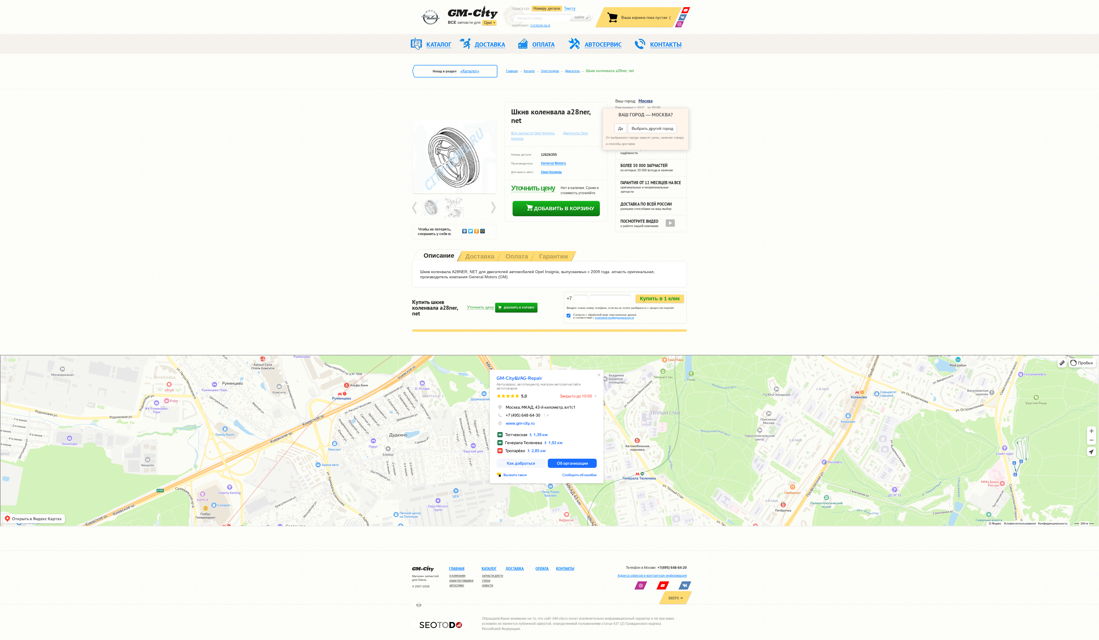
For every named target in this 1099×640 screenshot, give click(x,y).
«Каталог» (469, 71)
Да (620, 128)
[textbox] (542, 17)
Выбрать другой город (652, 128)
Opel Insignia (550, 71)
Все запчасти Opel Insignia (533, 133)
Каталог (529, 71)
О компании (457, 575)
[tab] (438, 256)
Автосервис (456, 585)
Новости (487, 585)
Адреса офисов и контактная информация (652, 576)
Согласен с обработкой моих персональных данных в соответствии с (605, 316)
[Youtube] (685, 10)
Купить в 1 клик (660, 298)
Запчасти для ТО (492, 575)
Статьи (486, 580)
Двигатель (572, 71)
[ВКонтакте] (682, 17)
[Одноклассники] (477, 229)
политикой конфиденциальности (614, 317)
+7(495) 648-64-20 (672, 568)
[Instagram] (679, 24)
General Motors (553, 164)
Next (493, 208)
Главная (512, 71)
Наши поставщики (461, 580)
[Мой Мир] (483, 229)
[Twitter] (471, 229)
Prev (415, 208)
